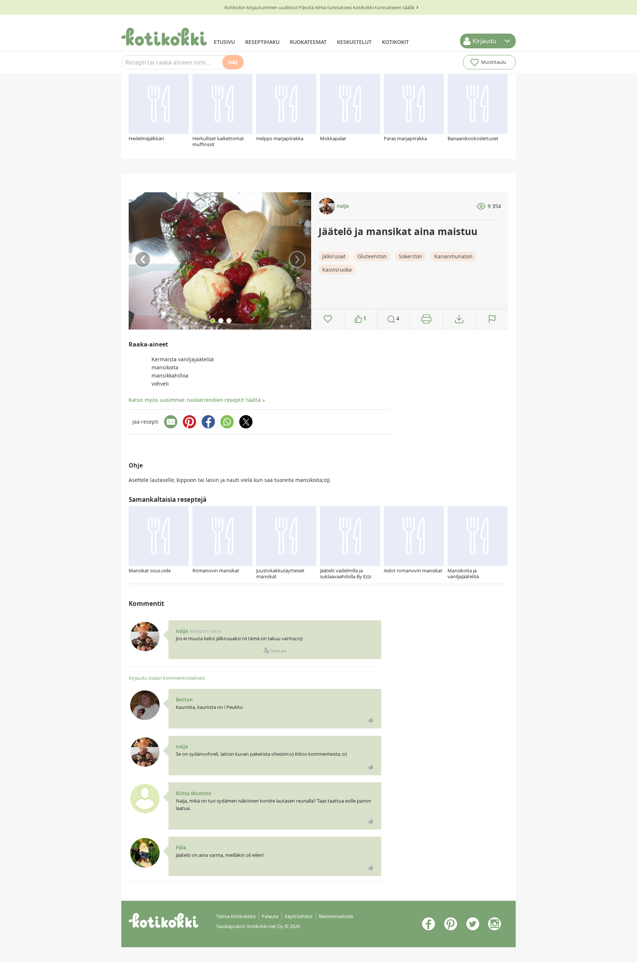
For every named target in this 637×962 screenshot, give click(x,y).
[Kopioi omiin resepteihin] (459, 319)
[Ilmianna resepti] (492, 319)
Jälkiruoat (333, 256)
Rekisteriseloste (336, 916)
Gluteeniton (372, 256)
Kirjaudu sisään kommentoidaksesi (167, 678)
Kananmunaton (453, 256)
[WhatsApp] (227, 421)
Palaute (270, 916)
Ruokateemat (308, 41)
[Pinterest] (189, 421)
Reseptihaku (262, 41)
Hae (233, 62)
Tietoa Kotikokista (235, 916)
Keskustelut (354, 41)
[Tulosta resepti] (426, 319)
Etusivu (224, 41)
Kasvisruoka (337, 269)
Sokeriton (410, 256)
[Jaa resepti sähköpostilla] (170, 421)
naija (342, 205)
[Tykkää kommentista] (371, 720)
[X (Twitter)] (246, 421)
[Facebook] (208, 421)
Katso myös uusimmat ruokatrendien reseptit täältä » (197, 399)
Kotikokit (395, 41)
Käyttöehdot (299, 916)
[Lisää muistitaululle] (327, 319)
